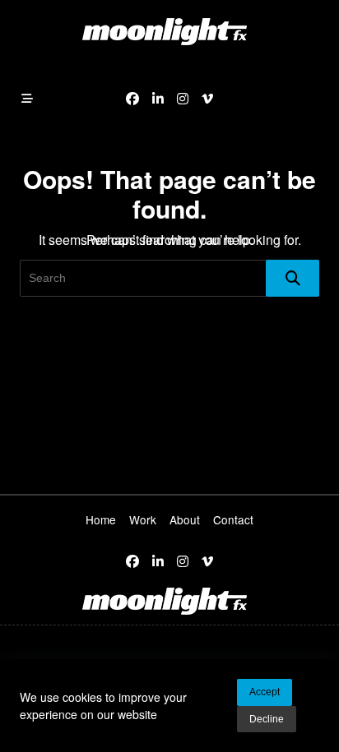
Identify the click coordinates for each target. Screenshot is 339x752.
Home (101, 519)
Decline (266, 719)
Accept (264, 692)
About (185, 519)
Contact (233, 519)
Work (142, 519)
